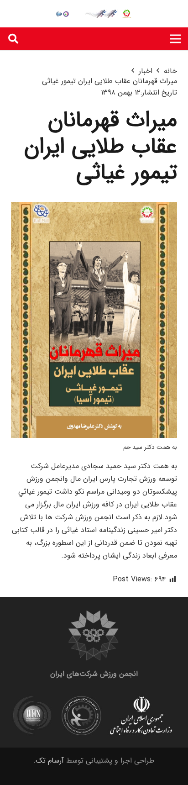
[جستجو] (13, 38)
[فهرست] (175, 38)
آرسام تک (50, 760)
